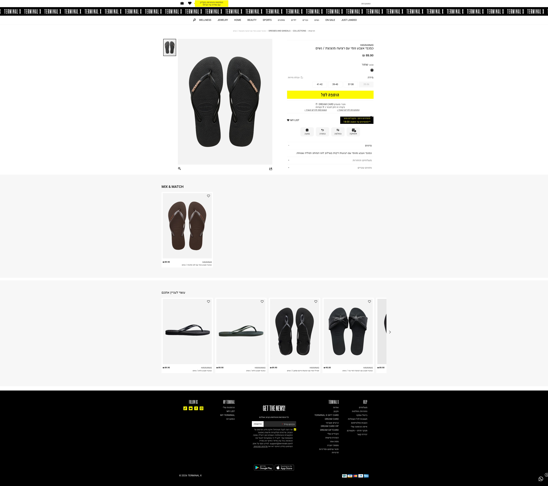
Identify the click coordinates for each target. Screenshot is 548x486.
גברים (305, 20)
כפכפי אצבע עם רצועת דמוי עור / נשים (357, 370)
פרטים (368, 145)
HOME (237, 20)
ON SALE (330, 20)
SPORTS (267, 20)
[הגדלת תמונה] (179, 168)
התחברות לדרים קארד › (348, 109)
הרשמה (258, 424)
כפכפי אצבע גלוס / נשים (202, 370)
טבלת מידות (294, 77)
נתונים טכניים (365, 167)
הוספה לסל (330, 94)
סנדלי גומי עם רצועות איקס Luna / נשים (303, 370)
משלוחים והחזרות (362, 160)
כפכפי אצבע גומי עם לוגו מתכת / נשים (197, 265)
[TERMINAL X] (274, 11)
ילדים (293, 20)
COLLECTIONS (299, 31)
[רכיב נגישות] (546, 475)
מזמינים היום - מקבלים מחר (357, 118)
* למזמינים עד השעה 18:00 (357, 122)
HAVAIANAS (366, 45)
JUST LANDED (349, 20)
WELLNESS (205, 20)
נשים (316, 20)
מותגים (281, 20)
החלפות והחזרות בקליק (211, 2)
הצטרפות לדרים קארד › (316, 109)
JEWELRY (222, 20)
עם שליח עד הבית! (211, 4)
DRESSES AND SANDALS (279, 31)
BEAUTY (251, 20)
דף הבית (311, 31)
